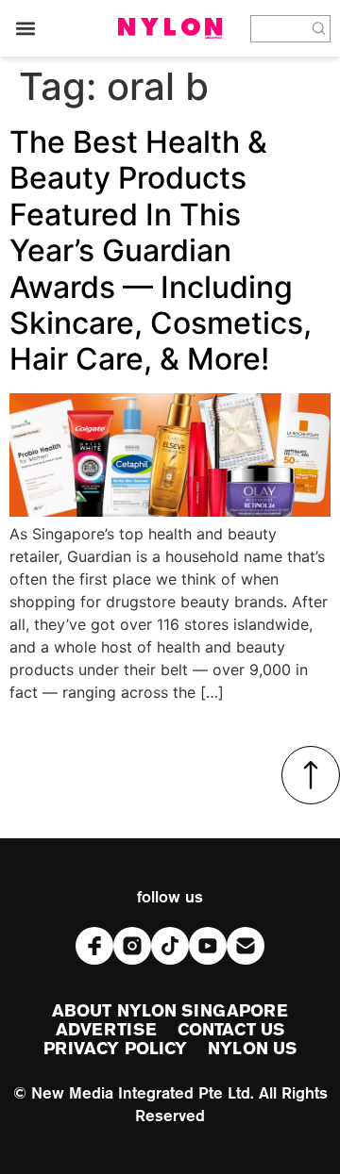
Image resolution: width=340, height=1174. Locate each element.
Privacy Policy (115, 1049)
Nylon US (252, 1049)
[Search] (319, 28)
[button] (25, 28)
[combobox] (279, 28)
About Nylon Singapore (170, 1011)
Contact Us (231, 1030)
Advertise (106, 1030)
